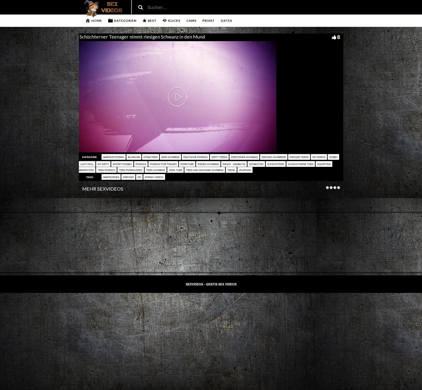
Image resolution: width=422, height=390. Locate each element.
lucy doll (87, 164)
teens (231, 170)
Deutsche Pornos (195, 157)
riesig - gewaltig (234, 164)
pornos (141, 164)
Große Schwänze (274, 157)
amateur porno (113, 157)
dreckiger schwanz (244, 157)
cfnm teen (151, 157)
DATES (226, 20)
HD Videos (319, 157)
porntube (187, 164)
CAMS (191, 20)
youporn (245, 170)
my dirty (103, 164)
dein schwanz (170, 157)
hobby (333, 157)
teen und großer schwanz (205, 170)
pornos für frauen (163, 164)
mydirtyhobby (122, 164)
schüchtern (275, 164)
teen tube (175, 170)
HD (139, 177)
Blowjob (134, 157)
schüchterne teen (300, 164)
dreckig (128, 177)
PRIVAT (208, 20)
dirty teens (219, 157)
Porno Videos (154, 177)
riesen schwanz (208, 164)
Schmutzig (256, 164)
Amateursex (111, 177)
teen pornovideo (130, 170)
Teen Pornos (106, 170)
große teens (299, 157)
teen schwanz (155, 170)
